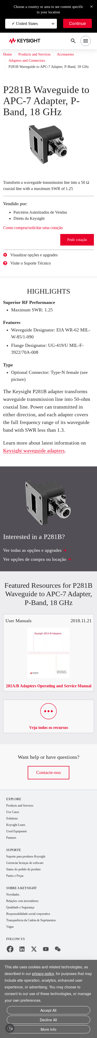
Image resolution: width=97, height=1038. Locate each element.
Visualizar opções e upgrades (39, 265)
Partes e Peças (17, 902)
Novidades (14, 921)
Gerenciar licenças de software (29, 888)
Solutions (13, 843)
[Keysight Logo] (26, 41)
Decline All (48, 1021)
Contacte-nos (49, 796)
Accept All (48, 1012)
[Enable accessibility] (9, 1028)
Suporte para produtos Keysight (30, 882)
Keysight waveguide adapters (47, 469)
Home (8, 54)
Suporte (13, 875)
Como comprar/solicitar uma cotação (40, 238)
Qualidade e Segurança (23, 934)
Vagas (11, 954)
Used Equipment (18, 856)
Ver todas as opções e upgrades (38, 568)
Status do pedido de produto (28, 895)
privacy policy (46, 975)
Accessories (76, 54)
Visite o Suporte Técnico (34, 273)
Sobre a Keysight (21, 914)
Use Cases (14, 836)
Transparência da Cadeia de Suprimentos (37, 948)
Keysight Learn (17, 849)
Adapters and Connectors (31, 61)
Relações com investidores (26, 927)
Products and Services (39, 54)
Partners (12, 863)
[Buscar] (73, 41)
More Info (48, 1029)
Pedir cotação (76, 250)
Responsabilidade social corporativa (34, 941)
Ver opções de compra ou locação (40, 577)
